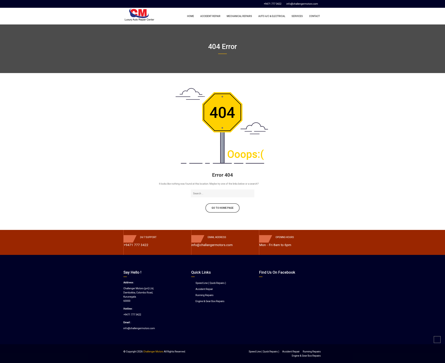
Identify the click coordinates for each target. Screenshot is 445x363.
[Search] (251, 193)
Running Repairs (204, 295)
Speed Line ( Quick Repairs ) (211, 283)
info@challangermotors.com (212, 245)
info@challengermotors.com (302, 3)
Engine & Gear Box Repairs (210, 301)
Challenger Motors (153, 351)
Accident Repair (204, 289)
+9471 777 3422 (272, 3)
